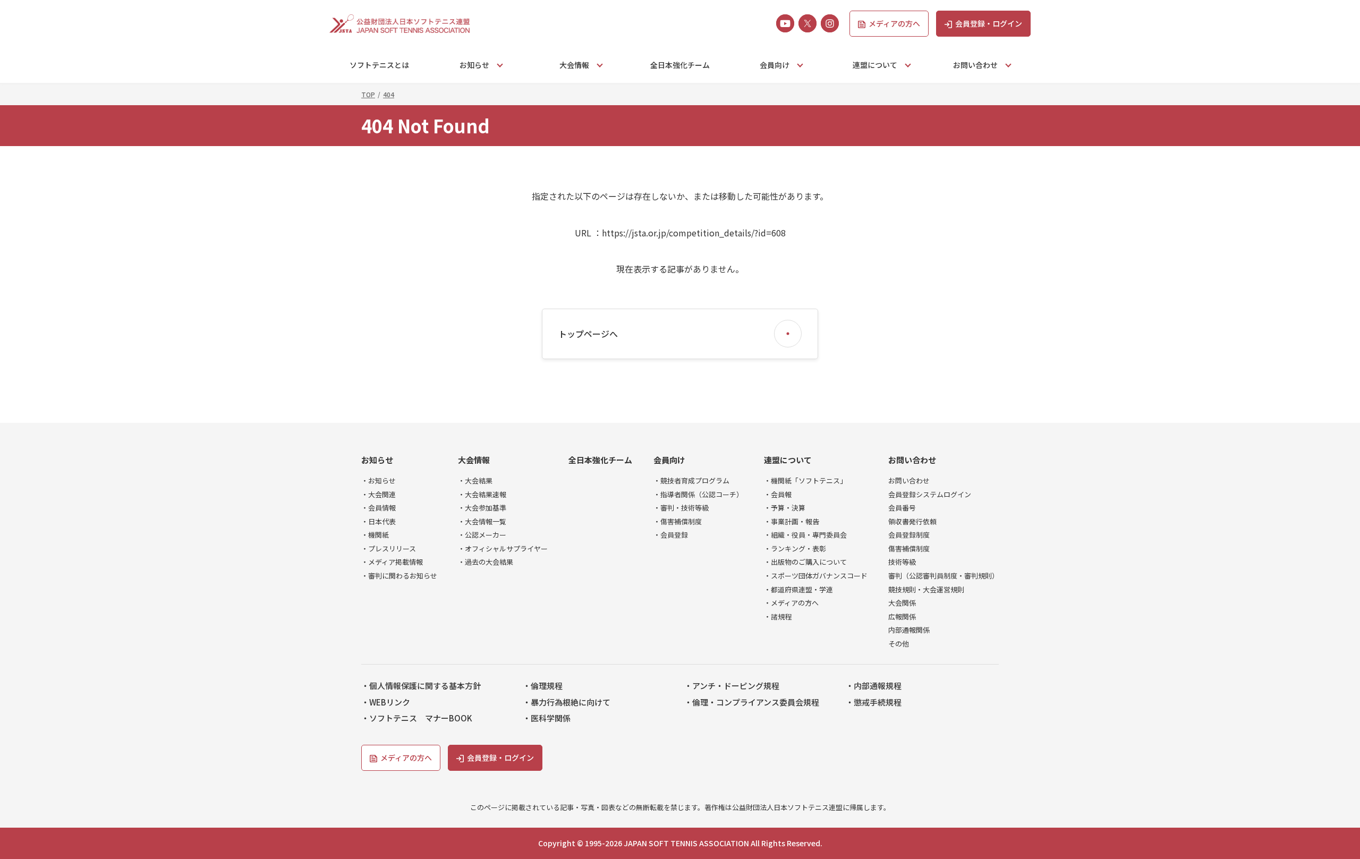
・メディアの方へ (791, 603)
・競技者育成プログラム (691, 481)
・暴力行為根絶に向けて (566, 702)
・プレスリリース (388, 549)
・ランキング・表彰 (795, 549)
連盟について (788, 460)
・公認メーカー (482, 535)
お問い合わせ (912, 460)
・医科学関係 (547, 718)
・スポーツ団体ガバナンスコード (816, 576)
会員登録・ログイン (988, 23)
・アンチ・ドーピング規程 (731, 686)
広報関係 (902, 617)
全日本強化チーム (680, 64)
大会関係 (902, 603)
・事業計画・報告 (791, 521)
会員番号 (902, 508)
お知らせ (377, 460)
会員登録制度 (909, 535)
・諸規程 (778, 617)
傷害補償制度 (909, 549)
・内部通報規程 (874, 686)
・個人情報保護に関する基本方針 (421, 686)
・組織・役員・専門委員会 (805, 535)
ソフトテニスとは (379, 64)
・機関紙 (375, 535)
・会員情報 (378, 508)
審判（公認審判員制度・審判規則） (943, 576)
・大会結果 (475, 481)
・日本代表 (378, 521)
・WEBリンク (385, 702)
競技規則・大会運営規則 (926, 589)
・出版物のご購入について (805, 562)
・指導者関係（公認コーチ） (698, 494)
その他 (898, 644)
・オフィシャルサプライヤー (503, 549)
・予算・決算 (784, 508)
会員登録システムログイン (929, 494)
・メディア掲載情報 (392, 562)
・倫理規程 (543, 686)
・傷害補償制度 (677, 521)
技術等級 (902, 562)
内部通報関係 (909, 630)
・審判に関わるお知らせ (399, 576)
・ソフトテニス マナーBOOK (416, 718)
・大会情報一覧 (482, 521)
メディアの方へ (894, 23)
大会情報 (474, 460)
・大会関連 (378, 494)
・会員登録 (670, 535)
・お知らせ (378, 481)
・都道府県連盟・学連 (798, 589)
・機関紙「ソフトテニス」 (805, 481)
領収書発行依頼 (912, 521)
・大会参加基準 (482, 508)
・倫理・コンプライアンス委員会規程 (751, 702)
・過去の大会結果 (485, 562)
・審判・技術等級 (681, 508)
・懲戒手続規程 (874, 702)
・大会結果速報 (482, 494)
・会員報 (778, 494)
